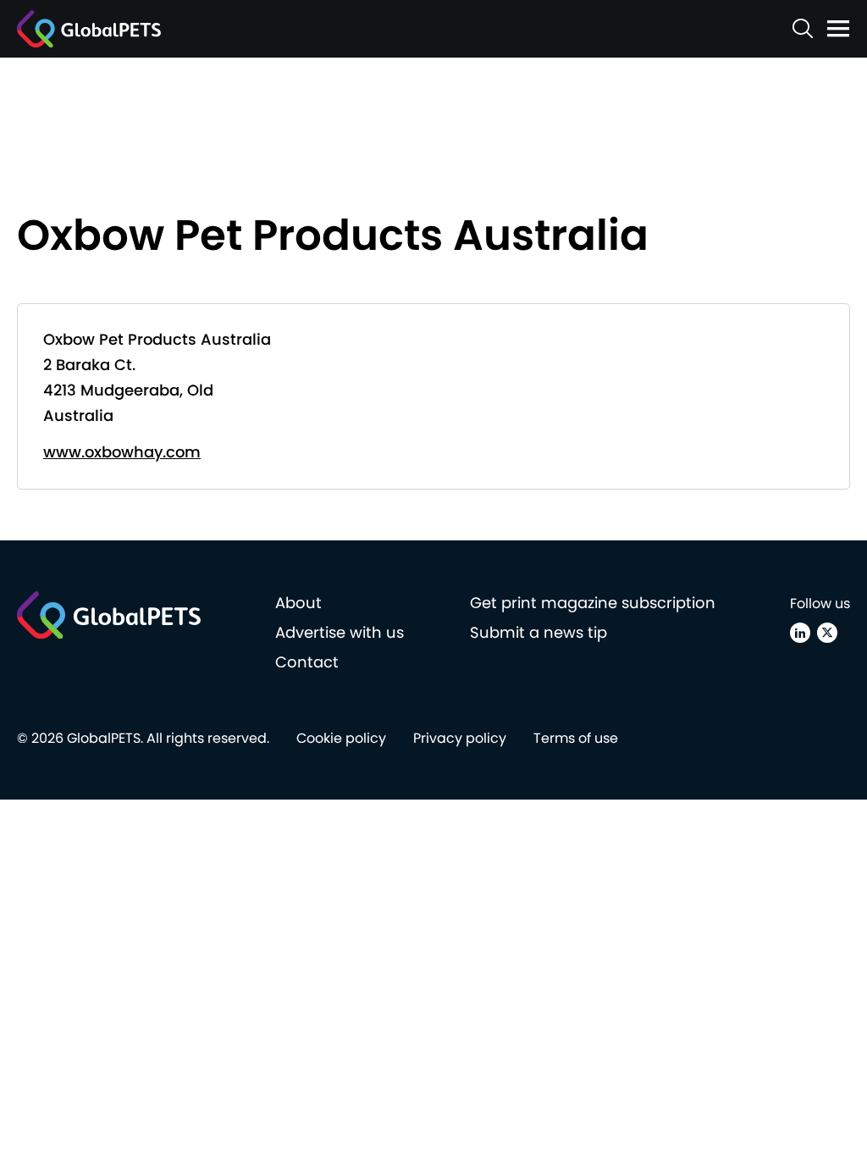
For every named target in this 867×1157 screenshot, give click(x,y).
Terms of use (575, 738)
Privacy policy (459, 738)
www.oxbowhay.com (122, 451)
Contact (307, 662)
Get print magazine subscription (592, 602)
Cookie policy (341, 738)
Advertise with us (339, 632)
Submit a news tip (538, 632)
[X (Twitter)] (827, 633)
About (298, 602)
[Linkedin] (800, 633)
